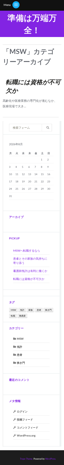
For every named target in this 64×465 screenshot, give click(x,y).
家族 (30, 310)
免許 (22, 310)
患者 (39, 310)
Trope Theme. (26, 458)
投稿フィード (25, 419)
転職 (13, 315)
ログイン (22, 411)
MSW (13, 310)
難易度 (22, 315)
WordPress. (50, 458)
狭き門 (48, 310)
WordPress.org (26, 435)
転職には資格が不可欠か (28, 278)
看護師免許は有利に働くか (30, 270)
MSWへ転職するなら (26, 250)
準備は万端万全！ (32, 24)
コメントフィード (27, 427)
